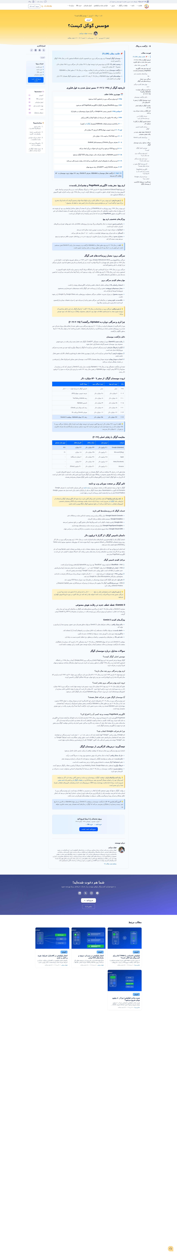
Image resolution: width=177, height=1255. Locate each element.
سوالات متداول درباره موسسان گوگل (142, 144)
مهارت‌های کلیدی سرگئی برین (141, 85)
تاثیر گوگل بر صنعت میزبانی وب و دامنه (142, 112)
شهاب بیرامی (112, 847)
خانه (101, 15)
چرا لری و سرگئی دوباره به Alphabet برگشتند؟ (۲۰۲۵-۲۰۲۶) (143, 92)
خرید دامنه (39, 69)
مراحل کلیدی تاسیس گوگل (142, 128)
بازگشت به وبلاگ (142, 46)
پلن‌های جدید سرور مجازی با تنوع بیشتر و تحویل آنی (123, 1)
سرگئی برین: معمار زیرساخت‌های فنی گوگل (144, 80)
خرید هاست (39, 67)
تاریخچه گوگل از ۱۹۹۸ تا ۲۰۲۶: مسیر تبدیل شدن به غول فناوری (142, 61)
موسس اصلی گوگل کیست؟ (142, 149)
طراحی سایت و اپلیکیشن (101, 5)
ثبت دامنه (86, 487)
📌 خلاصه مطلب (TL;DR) (141, 56)
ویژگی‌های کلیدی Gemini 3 (141, 138)
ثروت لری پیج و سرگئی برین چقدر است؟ (141, 160)
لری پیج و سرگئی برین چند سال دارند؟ (142, 154)
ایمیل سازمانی (88, 5)
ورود (37, 6)
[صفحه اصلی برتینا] (146, 6)
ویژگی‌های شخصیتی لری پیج (141, 75)
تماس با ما (88, 906)
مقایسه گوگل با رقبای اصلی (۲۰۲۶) (143, 106)
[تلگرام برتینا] (97, 893)
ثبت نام (32, 6)
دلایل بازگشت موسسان (141, 97)
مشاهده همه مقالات (111, 864)
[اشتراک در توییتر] (43, 50)
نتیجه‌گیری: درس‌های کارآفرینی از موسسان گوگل (142, 183)
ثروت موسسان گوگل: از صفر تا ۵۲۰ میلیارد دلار (142, 101)
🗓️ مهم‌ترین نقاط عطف (141, 65)
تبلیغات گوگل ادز (77, 780)
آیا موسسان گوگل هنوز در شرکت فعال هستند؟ (141, 165)
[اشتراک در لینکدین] (35, 50)
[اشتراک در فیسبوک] (39, 50)
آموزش (91, 15)
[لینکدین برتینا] (79, 893)
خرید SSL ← (89, 824)
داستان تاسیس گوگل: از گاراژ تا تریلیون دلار (142, 122)
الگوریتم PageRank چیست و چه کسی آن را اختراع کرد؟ (142, 171)
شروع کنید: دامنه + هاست (88, 829)
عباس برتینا (137, 965)
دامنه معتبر (61, 780)
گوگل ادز (87, 124)
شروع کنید (90, 900)
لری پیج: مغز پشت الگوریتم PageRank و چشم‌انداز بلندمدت (142, 69)
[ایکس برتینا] (85, 893)
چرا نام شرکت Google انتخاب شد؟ (142, 178)
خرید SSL (78, 5)
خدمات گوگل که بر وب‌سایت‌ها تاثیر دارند (143, 117)
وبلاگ (29, 1)
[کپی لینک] (31, 50)
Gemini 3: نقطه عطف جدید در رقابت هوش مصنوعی (142, 133)
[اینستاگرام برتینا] (91, 893)
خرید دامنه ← (98, 824)
